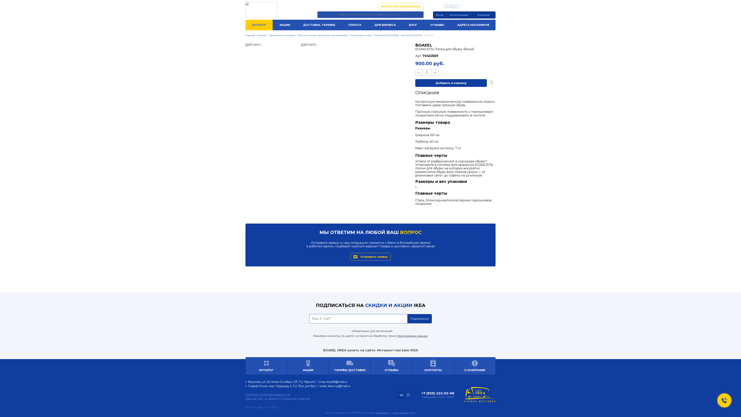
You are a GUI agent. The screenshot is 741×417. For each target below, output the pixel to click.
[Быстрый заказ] (492, 83)
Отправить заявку (374, 257)
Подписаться (419, 318)
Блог (413, 25)
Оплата (354, 25)
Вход (439, 14)
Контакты (433, 370)
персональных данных (412, 336)
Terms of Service (401, 413)
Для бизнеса (385, 25)
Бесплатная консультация (400, 6)
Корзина (483, 14)
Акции (284, 25)
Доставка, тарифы (319, 25)
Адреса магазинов (356, 6)
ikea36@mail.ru (337, 382)
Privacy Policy (382, 413)
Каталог (259, 25)
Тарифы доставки (349, 370)
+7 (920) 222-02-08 (479, 6)
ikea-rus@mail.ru (339, 386)
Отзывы (437, 25)
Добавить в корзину (451, 83)
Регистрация (458, 14)
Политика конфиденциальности (267, 394)
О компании (474, 370)
